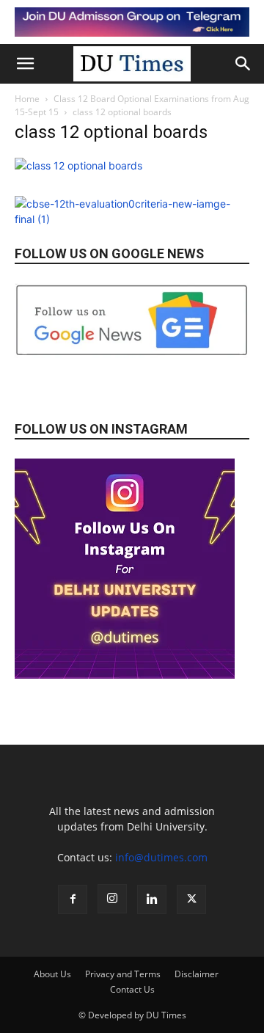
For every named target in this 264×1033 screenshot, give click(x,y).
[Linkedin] (151, 899)
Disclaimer (197, 974)
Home (27, 98)
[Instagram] (112, 898)
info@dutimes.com (161, 857)
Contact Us (132, 989)
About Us (52, 974)
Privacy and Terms (123, 974)
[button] (24, 64)
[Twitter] (191, 899)
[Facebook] (72, 899)
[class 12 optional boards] (78, 165)
